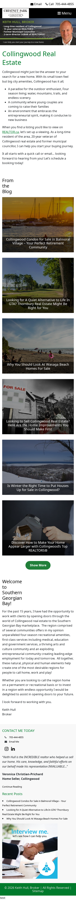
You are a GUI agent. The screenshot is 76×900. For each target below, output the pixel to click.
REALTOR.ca (10, 132)
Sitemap (38, 891)
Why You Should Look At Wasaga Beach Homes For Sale (37, 818)
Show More (38, 565)
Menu (66, 13)
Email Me (14, 741)
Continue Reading (12, 786)
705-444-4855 (61, 4)
